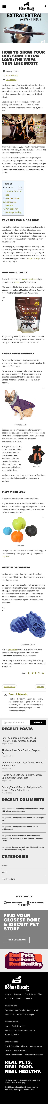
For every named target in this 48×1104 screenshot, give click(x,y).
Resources (9, 998)
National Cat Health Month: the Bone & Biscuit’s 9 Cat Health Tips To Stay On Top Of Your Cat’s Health (22, 838)
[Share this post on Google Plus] (36, 673)
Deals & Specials (18, 1026)
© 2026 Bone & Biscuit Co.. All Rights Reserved (21, 1087)
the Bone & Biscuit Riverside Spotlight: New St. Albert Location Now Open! (23, 848)
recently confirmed (29, 279)
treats (16, 282)
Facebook (36, 903)
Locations (18, 994)
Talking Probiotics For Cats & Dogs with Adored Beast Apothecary (23, 809)
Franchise (28, 998)
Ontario (8, 1050)
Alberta (24, 1046)
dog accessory (33, 258)
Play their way (11, 208)
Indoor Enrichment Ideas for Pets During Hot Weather (22, 764)
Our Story (9, 1010)
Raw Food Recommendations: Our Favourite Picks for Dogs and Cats (19, 739)
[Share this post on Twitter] (32, 673)
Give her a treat (12, 198)
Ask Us (4, 865)
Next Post (40, 686)
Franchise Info (33, 1010)
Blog (40, 994)
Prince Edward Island (13, 1054)
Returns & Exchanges (25, 1014)
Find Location (17, 940)
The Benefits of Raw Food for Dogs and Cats (21, 752)
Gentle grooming (13, 212)
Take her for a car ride (13, 193)
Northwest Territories (34, 1054)
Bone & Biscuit (18, 694)
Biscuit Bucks (30, 994)
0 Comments (11, 79)
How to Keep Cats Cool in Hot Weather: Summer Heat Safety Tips (22, 776)
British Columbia (12, 1046)
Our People (20, 1010)
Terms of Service (12, 1034)
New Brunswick (20, 1050)
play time (5, 556)
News (4, 872)
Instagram (14, 903)
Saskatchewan (36, 1046)
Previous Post (9, 686)
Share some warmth (10, 203)
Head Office (9, 1014)
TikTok (25, 905)
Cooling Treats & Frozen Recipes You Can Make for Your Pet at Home (22, 789)
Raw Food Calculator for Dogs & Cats (20, 1030)
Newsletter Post (8, 879)
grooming (13, 649)
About (18, 998)
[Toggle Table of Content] (18, 188)
